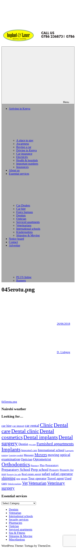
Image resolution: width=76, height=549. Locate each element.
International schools (28, 228)
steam (24, 478)
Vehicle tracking (14, 484)
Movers (40, 455)
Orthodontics (15, 464)
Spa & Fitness (17, 532)
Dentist (23, 444)
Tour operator (37, 478)
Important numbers (27, 163)
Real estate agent (31, 474)
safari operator (62, 474)
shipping (8, 478)
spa (18, 478)
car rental (32, 425)
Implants (10, 449)
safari (46, 474)
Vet (25, 483)
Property (54, 469)
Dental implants (40, 437)
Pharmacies (15, 522)
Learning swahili (16, 455)
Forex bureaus (24, 212)
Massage (29, 455)
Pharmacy (35, 466)
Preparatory (52, 465)
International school (51, 450)
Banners (21, 280)
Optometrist (42, 459)
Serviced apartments (28, 222)
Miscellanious (17, 539)
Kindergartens (24, 232)
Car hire (21, 208)
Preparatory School (15, 469)
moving (53, 455)
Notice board (16, 238)
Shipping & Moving (28, 235)
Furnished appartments (55, 444)
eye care (32, 444)
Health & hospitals (27, 160)
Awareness (22, 143)
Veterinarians (23, 225)
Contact (13, 242)
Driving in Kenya (26, 150)
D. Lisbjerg (63, 352)
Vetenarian (37, 483)
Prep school (40, 469)
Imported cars (29, 450)
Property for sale (14, 474)
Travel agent (55, 478)
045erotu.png (9, 401)
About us (14, 170)
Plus (42, 465)
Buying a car (23, 147)
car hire (6, 426)
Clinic (46, 425)
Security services (18, 519)
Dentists (21, 215)
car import (18, 425)
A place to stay (24, 140)
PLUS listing (23, 277)
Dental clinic (25, 431)
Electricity (22, 157)
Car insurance (24, 153)
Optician (21, 218)
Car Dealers (23, 205)
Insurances (22, 167)
